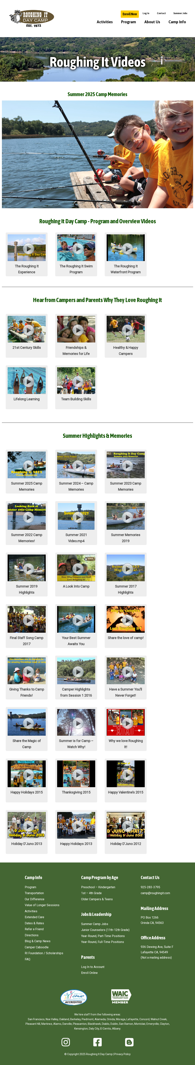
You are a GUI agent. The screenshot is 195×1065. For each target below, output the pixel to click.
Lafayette (132, 1019)
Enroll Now (130, 14)
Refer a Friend (34, 929)
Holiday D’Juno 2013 (26, 844)
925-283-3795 (150, 887)
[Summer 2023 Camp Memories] (126, 477)
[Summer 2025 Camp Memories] (27, 477)
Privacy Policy (122, 1054)
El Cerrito (105, 1028)
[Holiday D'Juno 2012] (126, 837)
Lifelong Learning (27, 399)
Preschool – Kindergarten (98, 887)
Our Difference (34, 899)
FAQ (27, 959)
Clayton (164, 1023)
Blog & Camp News (37, 941)
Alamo (57, 1023)
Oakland (64, 1019)
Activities (105, 22)
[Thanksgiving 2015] (76, 786)
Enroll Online (89, 973)
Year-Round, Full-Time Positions (102, 942)
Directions (31, 935)
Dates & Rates (34, 923)
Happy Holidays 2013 (76, 844)
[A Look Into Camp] (76, 580)
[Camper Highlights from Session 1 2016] (76, 683)
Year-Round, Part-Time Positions (103, 936)
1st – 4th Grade (91, 893)
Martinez (46, 1023)
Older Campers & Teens (97, 899)
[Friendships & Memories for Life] (76, 341)
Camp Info (177, 22)
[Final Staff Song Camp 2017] (27, 631)
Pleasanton (80, 1023)
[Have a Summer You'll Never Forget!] (126, 683)
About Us (152, 22)
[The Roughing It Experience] (27, 260)
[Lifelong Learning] (27, 393)
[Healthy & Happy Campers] (126, 341)
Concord (144, 1019)
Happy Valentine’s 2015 (125, 792)
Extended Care (34, 917)
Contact (161, 13)
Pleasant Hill (33, 1023)
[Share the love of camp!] (126, 631)
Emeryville (152, 1023)
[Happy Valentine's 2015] (126, 786)
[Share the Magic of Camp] (27, 734)
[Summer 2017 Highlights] (126, 580)
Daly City (94, 1028)
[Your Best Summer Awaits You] (76, 631)
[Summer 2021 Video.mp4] (76, 528)
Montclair (139, 1023)
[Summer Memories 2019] (126, 528)
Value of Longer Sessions (42, 905)
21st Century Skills (27, 348)
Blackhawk (94, 1023)
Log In (146, 13)
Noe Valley (52, 1019)
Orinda (111, 1019)
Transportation (34, 893)
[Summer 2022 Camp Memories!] (27, 528)
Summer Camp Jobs (94, 924)
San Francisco (36, 1019)
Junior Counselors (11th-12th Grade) (105, 930)
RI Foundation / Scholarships (44, 953)
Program (128, 22)
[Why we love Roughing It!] (126, 734)
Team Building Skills (76, 399)
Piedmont (88, 1019)
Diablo (105, 1023)
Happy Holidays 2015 (27, 792)
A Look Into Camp (76, 586)
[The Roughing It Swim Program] (76, 260)
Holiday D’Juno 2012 (125, 844)
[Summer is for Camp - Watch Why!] (76, 734)
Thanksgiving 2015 (76, 792)
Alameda (100, 1019)
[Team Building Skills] (76, 393)
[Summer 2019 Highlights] (27, 580)
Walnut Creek (159, 1019)
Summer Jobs (180, 13)
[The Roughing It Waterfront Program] (126, 260)
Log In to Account (92, 967)
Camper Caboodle (37, 947)
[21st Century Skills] (27, 341)
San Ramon (126, 1023)
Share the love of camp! (126, 638)
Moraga (120, 1019)
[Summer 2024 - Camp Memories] (76, 477)
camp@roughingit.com (155, 893)
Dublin (114, 1023)
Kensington (81, 1028)
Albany (116, 1028)
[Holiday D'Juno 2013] (27, 837)
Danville (67, 1023)
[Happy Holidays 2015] (27, 786)
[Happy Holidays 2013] (76, 837)
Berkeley (75, 1019)
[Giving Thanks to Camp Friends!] (27, 683)
